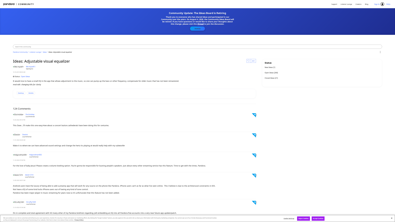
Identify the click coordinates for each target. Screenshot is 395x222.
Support (334, 4)
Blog (366, 4)
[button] (256, 115)
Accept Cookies (318, 218)
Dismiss (197, 29)
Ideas (45, 52)
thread (200, 24)
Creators (358, 4)
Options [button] (380, 52)
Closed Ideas (270, 78)
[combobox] (197, 47)
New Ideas (269, 67)
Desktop (21, 93)
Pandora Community (18, 4)
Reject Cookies (303, 218)
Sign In (377, 4)
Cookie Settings (289, 218)
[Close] (391, 218)
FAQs (388, 4)
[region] (197, 218)
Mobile (30, 93)
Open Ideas (25, 76)
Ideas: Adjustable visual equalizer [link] (60, 52)
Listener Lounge (346, 4)
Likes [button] (249, 61)
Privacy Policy (79, 220)
